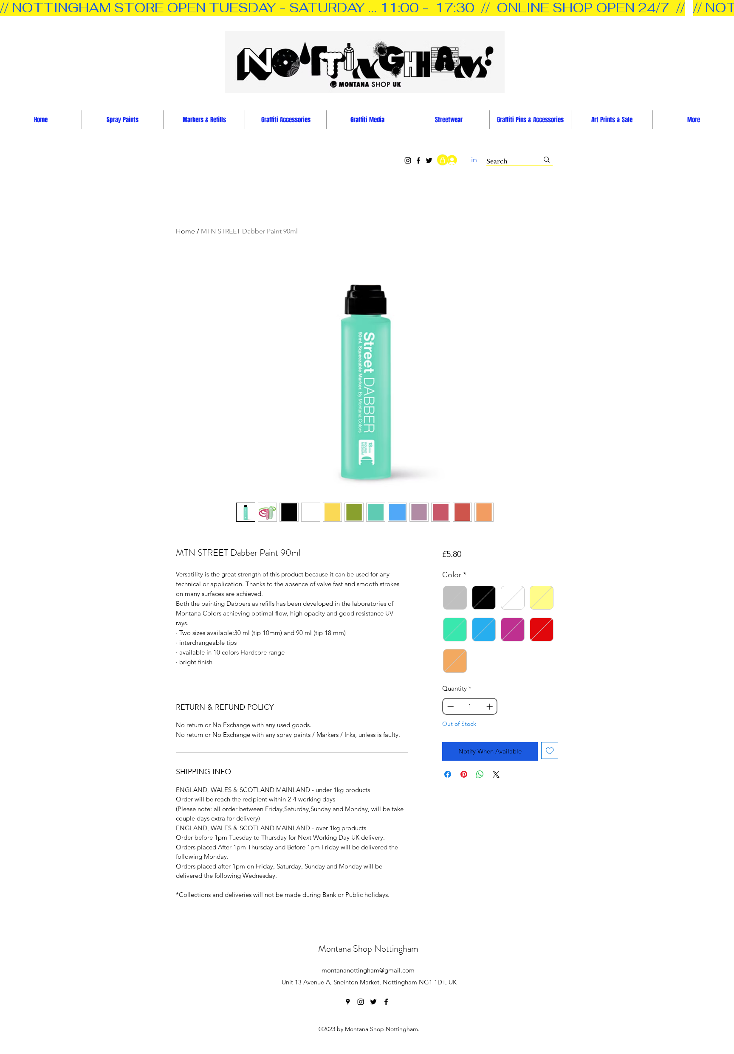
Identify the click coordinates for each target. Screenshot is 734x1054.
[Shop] (443, 160)
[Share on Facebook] (448, 774)
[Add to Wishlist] (550, 750)
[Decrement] (449, 706)
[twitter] (373, 1002)
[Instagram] (408, 160)
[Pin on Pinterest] (464, 774)
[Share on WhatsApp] (480, 774)
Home (185, 231)
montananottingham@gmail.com (368, 970)
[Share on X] (496, 774)
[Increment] (490, 706)
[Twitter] (429, 160)
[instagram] (360, 1002)
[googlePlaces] (348, 1002)
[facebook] (386, 1002)
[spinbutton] (470, 706)
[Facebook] (418, 160)
